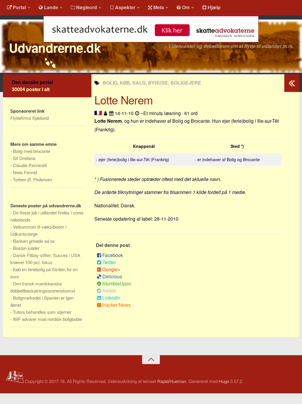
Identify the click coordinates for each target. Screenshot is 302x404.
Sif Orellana (24, 158)
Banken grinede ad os (34, 241)
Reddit (109, 290)
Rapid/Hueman (171, 381)
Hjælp (214, 7)
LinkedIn (111, 297)
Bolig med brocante (31, 151)
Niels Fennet (25, 172)
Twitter (109, 262)
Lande (51, 7)
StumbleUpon (116, 283)
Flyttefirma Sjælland (29, 118)
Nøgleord (86, 7)
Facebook (112, 255)
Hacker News (116, 304)
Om (186, 7)
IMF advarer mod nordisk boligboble (47, 319)
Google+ (111, 269)
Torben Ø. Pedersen (32, 179)
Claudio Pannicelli (30, 165)
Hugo (224, 381)
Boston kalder (26, 248)
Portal (19, 7)
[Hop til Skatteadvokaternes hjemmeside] (151, 45)
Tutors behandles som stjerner (42, 312)
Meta (158, 7)
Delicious (112, 276)
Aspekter (125, 7)
